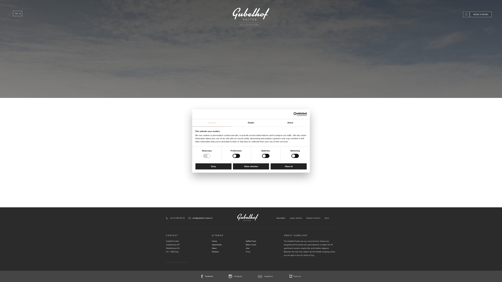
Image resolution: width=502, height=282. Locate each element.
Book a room (480, 14)
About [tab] (290, 123)
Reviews (215, 252)
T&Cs (326, 218)
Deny (213, 166)
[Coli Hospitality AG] (251, 17)
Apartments (217, 244)
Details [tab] (251, 123)
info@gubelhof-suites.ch (202, 218)
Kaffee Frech (251, 241)
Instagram (238, 276)
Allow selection (251, 166)
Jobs (247, 248)
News (214, 248)
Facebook (209, 276)
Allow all (289, 166)
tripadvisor (268, 276)
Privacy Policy (313, 218)
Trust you (297, 276)
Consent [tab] (212, 123)
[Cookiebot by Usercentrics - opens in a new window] (295, 114)
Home (214, 241)
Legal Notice (296, 218)
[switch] (236, 156)
